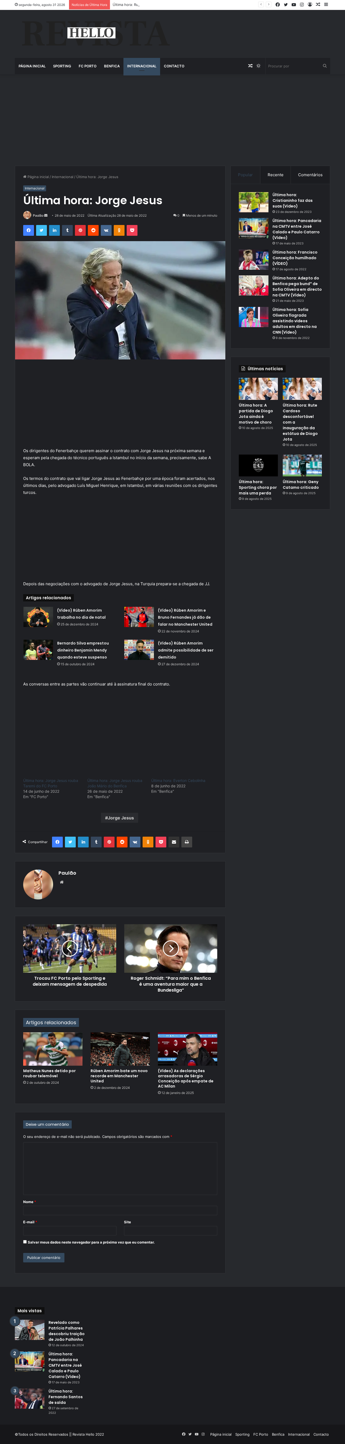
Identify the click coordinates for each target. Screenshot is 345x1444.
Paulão (38, 215)
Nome (29, 1202)
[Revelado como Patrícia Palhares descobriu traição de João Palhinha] (29, 1330)
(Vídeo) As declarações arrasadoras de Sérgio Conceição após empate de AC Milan (185, 1078)
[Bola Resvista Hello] (95, 34)
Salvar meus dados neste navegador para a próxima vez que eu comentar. (91, 1242)
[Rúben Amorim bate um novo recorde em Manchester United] (120, 1049)
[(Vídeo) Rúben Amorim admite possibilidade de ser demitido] (139, 650)
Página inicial (32, 66)
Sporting (62, 66)
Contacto (174, 66)
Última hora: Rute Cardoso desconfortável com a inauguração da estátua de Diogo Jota (186, 4)
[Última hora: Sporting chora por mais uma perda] (258, 466)
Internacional (141, 66)
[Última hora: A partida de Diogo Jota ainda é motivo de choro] (258, 389)
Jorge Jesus (121, 817)
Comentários (310, 174)
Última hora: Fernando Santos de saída (66, 1396)
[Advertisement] (172, 120)
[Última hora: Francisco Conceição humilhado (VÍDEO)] (253, 260)
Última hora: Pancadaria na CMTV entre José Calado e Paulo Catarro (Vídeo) (296, 229)
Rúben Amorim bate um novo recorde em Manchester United (119, 1076)
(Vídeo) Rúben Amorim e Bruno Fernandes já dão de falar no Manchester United (185, 617)
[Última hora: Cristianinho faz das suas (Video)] (253, 202)
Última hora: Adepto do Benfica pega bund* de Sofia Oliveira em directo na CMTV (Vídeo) (297, 286)
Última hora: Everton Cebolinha (178, 780)
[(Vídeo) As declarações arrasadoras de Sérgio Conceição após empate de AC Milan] (187, 1049)
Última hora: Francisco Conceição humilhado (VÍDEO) (295, 258)
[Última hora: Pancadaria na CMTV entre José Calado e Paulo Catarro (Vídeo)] (253, 228)
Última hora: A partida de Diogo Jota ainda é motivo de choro (256, 414)
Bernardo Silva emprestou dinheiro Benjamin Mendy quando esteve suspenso (83, 650)
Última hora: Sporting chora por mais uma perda (258, 487)
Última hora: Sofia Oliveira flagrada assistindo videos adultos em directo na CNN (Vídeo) (294, 321)
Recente (276, 174)
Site (127, 1222)
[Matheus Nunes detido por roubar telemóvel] (52, 1049)
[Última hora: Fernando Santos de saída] (29, 1398)
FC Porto (87, 66)
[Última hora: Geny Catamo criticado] (302, 466)
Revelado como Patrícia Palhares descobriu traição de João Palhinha (67, 1331)
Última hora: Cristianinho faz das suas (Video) (292, 200)
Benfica (112, 66)
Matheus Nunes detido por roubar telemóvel (49, 1073)
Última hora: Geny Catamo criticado (301, 484)
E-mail (30, 1222)
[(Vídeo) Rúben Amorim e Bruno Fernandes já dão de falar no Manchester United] (139, 617)
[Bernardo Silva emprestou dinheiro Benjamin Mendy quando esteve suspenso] (38, 650)
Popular (245, 174)
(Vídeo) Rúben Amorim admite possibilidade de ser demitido (185, 650)
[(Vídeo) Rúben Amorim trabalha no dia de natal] (38, 617)
